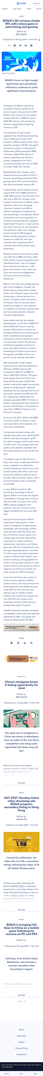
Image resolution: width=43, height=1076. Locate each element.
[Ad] (21, 658)
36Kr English (21, 34)
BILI (21, 886)
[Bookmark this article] (39, 40)
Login (35, 1073)
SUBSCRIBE (36, 3)
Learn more (9, 1067)
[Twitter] (20, 45)
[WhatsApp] (31, 45)
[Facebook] (15, 45)
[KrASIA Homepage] (21, 3)
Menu (21, 1073)
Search (7, 1073)
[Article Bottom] (21, 627)
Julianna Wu (21, 819)
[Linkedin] (26, 45)
